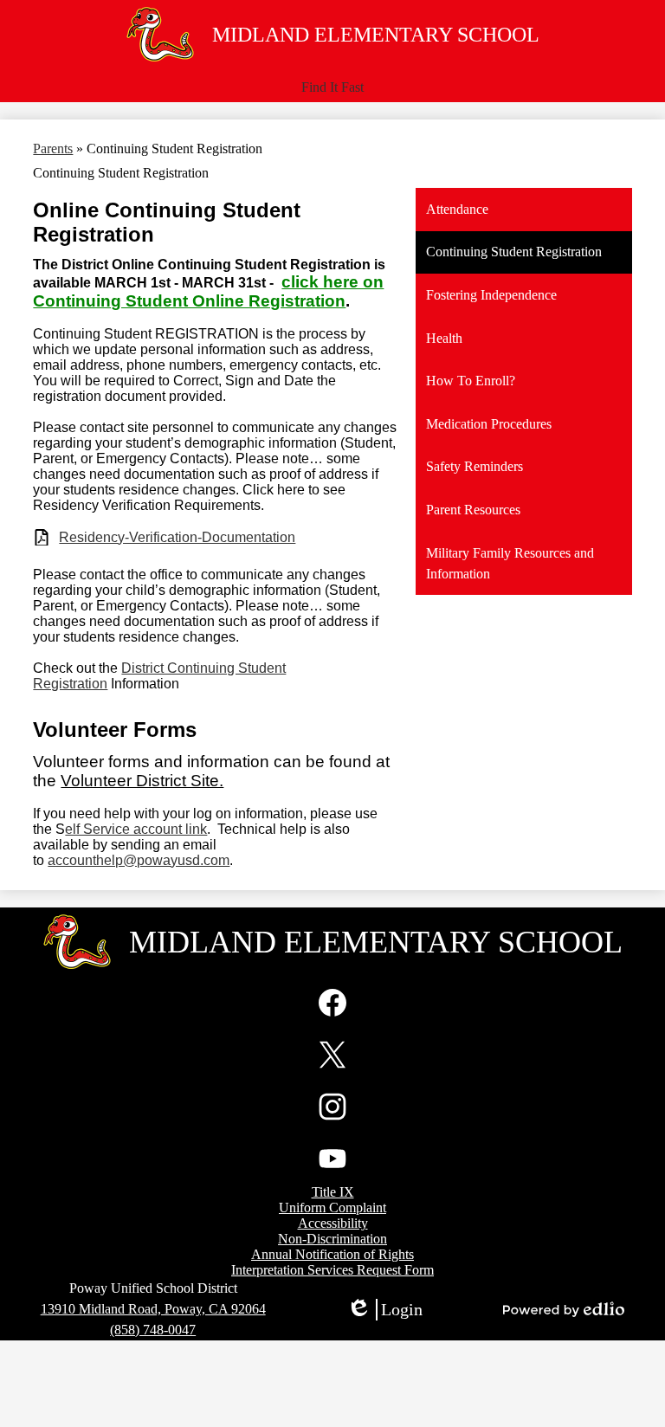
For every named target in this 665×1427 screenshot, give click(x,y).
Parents (53, 148)
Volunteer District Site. (142, 781)
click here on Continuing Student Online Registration (208, 291)
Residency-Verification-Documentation (177, 537)
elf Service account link (136, 829)
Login (384, 1310)
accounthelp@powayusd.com (138, 860)
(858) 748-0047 (153, 1329)
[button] (332, 87)
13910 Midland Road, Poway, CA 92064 (153, 1308)
